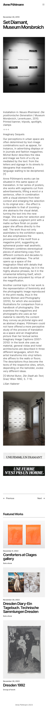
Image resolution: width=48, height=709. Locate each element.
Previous (10, 498)
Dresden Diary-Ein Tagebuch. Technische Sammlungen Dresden (21, 607)
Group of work (9, 690)
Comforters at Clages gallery (20, 557)
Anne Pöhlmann (13, 4)
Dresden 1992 (14, 685)
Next (39, 498)
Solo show (7, 563)
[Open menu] (43, 4)
